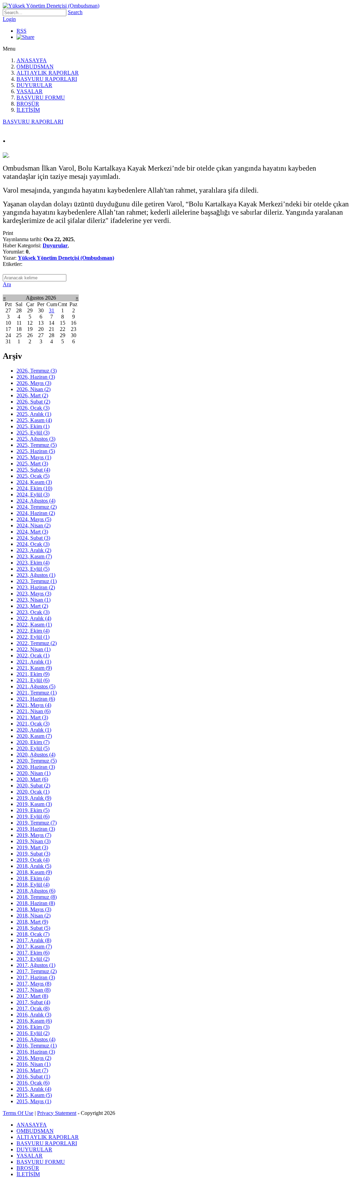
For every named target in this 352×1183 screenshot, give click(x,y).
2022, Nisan (33, 649)
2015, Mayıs (33, 1101)
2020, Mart (32, 779)
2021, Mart (32, 717)
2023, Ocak (33, 612)
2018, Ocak (33, 934)
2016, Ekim (33, 1027)
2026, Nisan (33, 389)
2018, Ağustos (35, 891)
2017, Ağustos (35, 965)
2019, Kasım (34, 804)
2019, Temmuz (36, 823)
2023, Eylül (33, 569)
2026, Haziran (35, 377)
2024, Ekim (34, 488)
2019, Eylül (33, 816)
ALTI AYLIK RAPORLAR (47, 73)
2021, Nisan (33, 711)
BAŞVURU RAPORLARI (46, 79)
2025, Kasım (34, 420)
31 (51, 310)
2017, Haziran (35, 977)
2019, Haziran (35, 829)
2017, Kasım (34, 946)
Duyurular (55, 245)
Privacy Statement (56, 1113)
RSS (21, 31)
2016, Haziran (35, 1052)
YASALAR (29, 91)
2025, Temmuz (36, 445)
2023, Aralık (33, 550)
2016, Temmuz (36, 1045)
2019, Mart (32, 847)
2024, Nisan (33, 525)
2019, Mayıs (33, 835)
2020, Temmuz (36, 761)
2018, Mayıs (33, 909)
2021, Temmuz (36, 693)
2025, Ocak (33, 476)
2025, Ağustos (35, 439)
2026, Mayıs (33, 383)
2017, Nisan (33, 990)
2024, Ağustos (35, 501)
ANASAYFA (31, 60)
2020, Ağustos (35, 754)
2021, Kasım (34, 668)
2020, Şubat (33, 785)
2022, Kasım (34, 624)
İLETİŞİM (28, 110)
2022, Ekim (33, 631)
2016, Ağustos (35, 1039)
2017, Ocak (33, 1008)
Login (9, 19)
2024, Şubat (33, 538)
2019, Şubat (33, 854)
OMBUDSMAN (35, 66)
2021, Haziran (35, 699)
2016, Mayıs (33, 1058)
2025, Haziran (35, 451)
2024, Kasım (34, 482)
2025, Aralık (33, 414)
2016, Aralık (33, 1015)
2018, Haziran (35, 903)
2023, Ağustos (35, 575)
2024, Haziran (35, 513)
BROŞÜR (27, 104)
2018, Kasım (34, 872)
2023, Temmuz (36, 581)
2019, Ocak (33, 860)
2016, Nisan (33, 1064)
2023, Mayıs (33, 593)
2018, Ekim (33, 878)
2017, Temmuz (36, 971)
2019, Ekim (33, 810)
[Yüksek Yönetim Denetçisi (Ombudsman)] (51, 6)
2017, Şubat (33, 1002)
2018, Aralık (33, 866)
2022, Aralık (33, 618)
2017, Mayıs (33, 984)
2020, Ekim (33, 742)
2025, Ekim (33, 426)
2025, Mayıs (33, 457)
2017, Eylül (33, 959)
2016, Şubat (33, 1076)
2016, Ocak (33, 1083)
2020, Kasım (34, 736)
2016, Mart (32, 1070)
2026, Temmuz (36, 371)
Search (75, 12)
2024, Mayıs (33, 519)
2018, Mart (32, 922)
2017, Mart (32, 996)
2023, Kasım (34, 556)
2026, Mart (32, 395)
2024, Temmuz (36, 507)
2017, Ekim (33, 953)
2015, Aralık (33, 1089)
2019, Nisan (33, 841)
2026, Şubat (33, 402)
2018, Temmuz (36, 897)
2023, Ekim (33, 563)
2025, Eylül (33, 432)
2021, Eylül (33, 680)
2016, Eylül (33, 1033)
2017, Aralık (33, 940)
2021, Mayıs (33, 705)
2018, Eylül (33, 885)
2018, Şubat (33, 928)
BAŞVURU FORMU (40, 97)
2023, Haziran (35, 587)
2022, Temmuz (36, 643)
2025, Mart (32, 463)
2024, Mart (32, 532)
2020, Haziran (35, 767)
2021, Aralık (33, 662)
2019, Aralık (33, 798)
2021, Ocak (33, 724)
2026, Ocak (33, 408)
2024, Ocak (33, 544)
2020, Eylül (33, 748)
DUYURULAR (34, 85)
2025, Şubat (33, 470)
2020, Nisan (33, 773)
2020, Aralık (33, 730)
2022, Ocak (33, 655)
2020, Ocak (33, 792)
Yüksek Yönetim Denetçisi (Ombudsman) (66, 258)
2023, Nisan (33, 600)
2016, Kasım (34, 1021)
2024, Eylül (33, 494)
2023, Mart (32, 606)
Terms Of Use (18, 1113)
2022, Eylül (33, 637)
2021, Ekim (33, 674)
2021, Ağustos (35, 686)
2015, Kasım (34, 1095)
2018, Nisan (33, 915)
